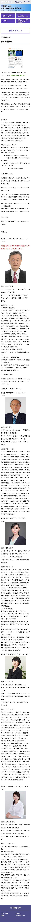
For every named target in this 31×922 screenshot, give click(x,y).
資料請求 (28, 1)
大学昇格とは (7, 15)
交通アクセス (19, 2)
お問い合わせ (19, 1)
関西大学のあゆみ (23, 21)
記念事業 (23, 15)
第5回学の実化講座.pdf (18, 75)
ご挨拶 (4, 20)
